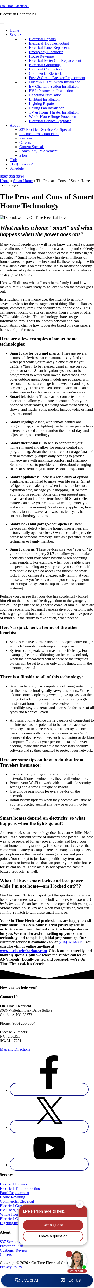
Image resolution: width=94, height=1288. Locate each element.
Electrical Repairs (13, 1184)
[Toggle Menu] (2, 23)
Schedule (17, 168)
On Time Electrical (14, 6)
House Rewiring (12, 1197)
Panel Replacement (14, 1193)
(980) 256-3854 (22, 164)
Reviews (26, 138)
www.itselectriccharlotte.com (23, 951)
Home (14, 30)
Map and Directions (15, 1049)
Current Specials (31, 147)
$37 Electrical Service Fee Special (45, 129)
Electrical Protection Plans (39, 134)
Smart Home (23, 181)
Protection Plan (11, 1246)
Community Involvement (38, 151)
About (14, 125)
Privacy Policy (11, 1267)
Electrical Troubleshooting (20, 1188)
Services (16, 35)
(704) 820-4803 (71, 942)
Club (13, 160)
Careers (25, 142)
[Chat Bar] (47, 1280)
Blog (23, 155)
